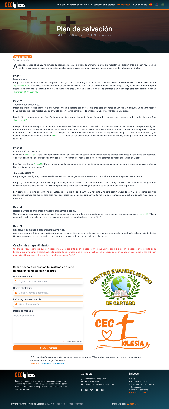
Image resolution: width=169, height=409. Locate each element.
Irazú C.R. (134, 404)
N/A (27, 60)
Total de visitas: (19, 60)
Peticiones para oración (140, 390)
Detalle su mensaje (23, 310)
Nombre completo (22, 276)
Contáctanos (136, 387)
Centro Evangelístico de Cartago (28, 404)
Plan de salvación (84, 28)
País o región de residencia (27, 299)
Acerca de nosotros (139, 381)
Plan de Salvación (138, 392)
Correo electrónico (22, 288)
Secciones (80, 35)
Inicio (133, 379)
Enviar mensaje (49, 348)
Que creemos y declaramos (142, 384)
